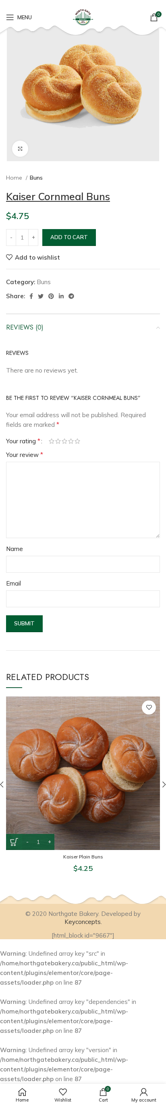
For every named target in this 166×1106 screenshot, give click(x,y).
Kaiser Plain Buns (83, 857)
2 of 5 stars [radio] (58, 441)
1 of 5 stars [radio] (51, 441)
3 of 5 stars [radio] (64, 441)
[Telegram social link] (71, 296)
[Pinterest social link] (51, 296)
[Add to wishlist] (149, 707)
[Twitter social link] (40, 296)
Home (15, 177)
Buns (36, 177)
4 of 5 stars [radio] (71, 441)
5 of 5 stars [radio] (77, 441)
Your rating (23, 441)
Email (13, 583)
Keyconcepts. (83, 922)
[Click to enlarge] (20, 149)
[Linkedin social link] (61, 296)
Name (14, 549)
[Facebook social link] (31, 296)
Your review (24, 455)
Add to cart (69, 237)
